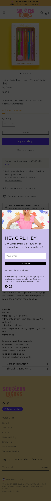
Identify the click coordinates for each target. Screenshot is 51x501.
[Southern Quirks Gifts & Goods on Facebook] (6, 287)
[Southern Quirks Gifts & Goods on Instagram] (10, 287)
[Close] (46, 212)
